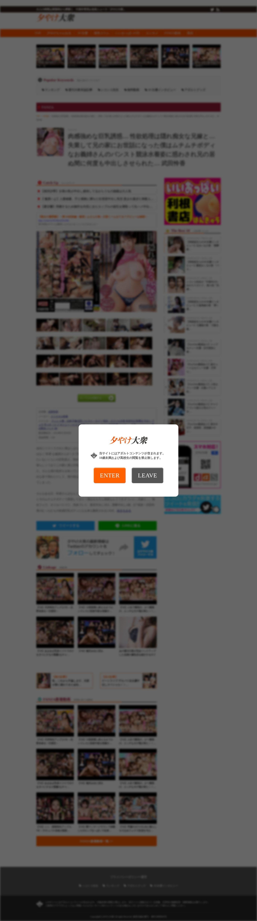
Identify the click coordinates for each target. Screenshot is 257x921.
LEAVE (147, 475)
